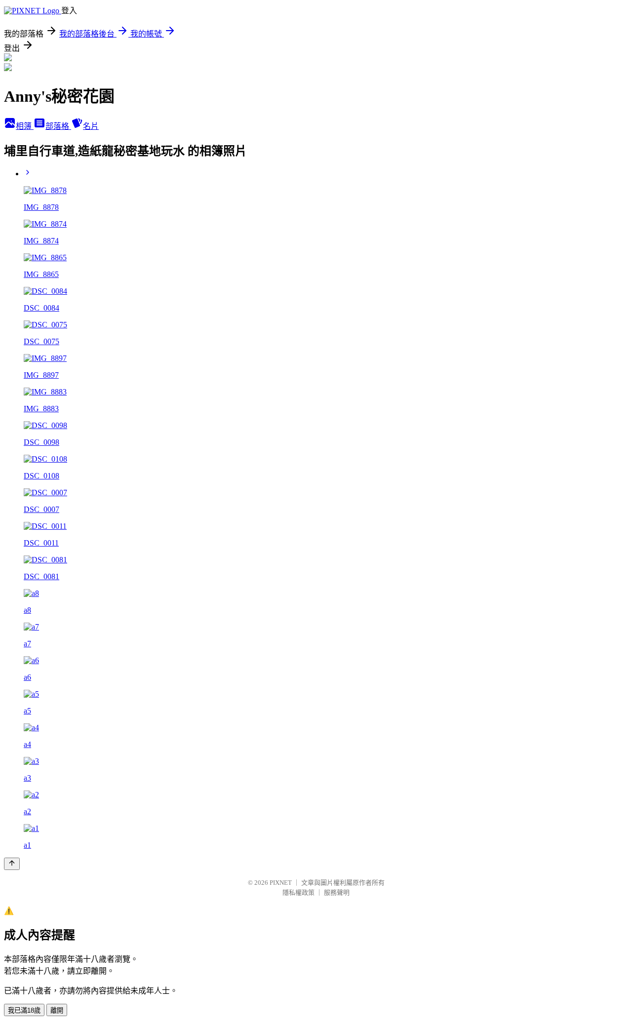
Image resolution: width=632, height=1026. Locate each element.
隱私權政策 (298, 892)
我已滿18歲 (24, 1010)
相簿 (25, 126)
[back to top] (12, 864)
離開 (56, 1010)
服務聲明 (337, 892)
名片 (91, 126)
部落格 (58, 126)
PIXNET (281, 882)
